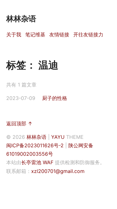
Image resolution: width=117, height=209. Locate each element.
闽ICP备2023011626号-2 (35, 145)
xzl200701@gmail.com (58, 171)
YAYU (58, 137)
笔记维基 (35, 34)
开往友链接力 (88, 34)
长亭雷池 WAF (37, 162)
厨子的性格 (54, 98)
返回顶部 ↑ (19, 123)
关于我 (13, 34)
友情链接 (59, 34)
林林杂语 (36, 137)
